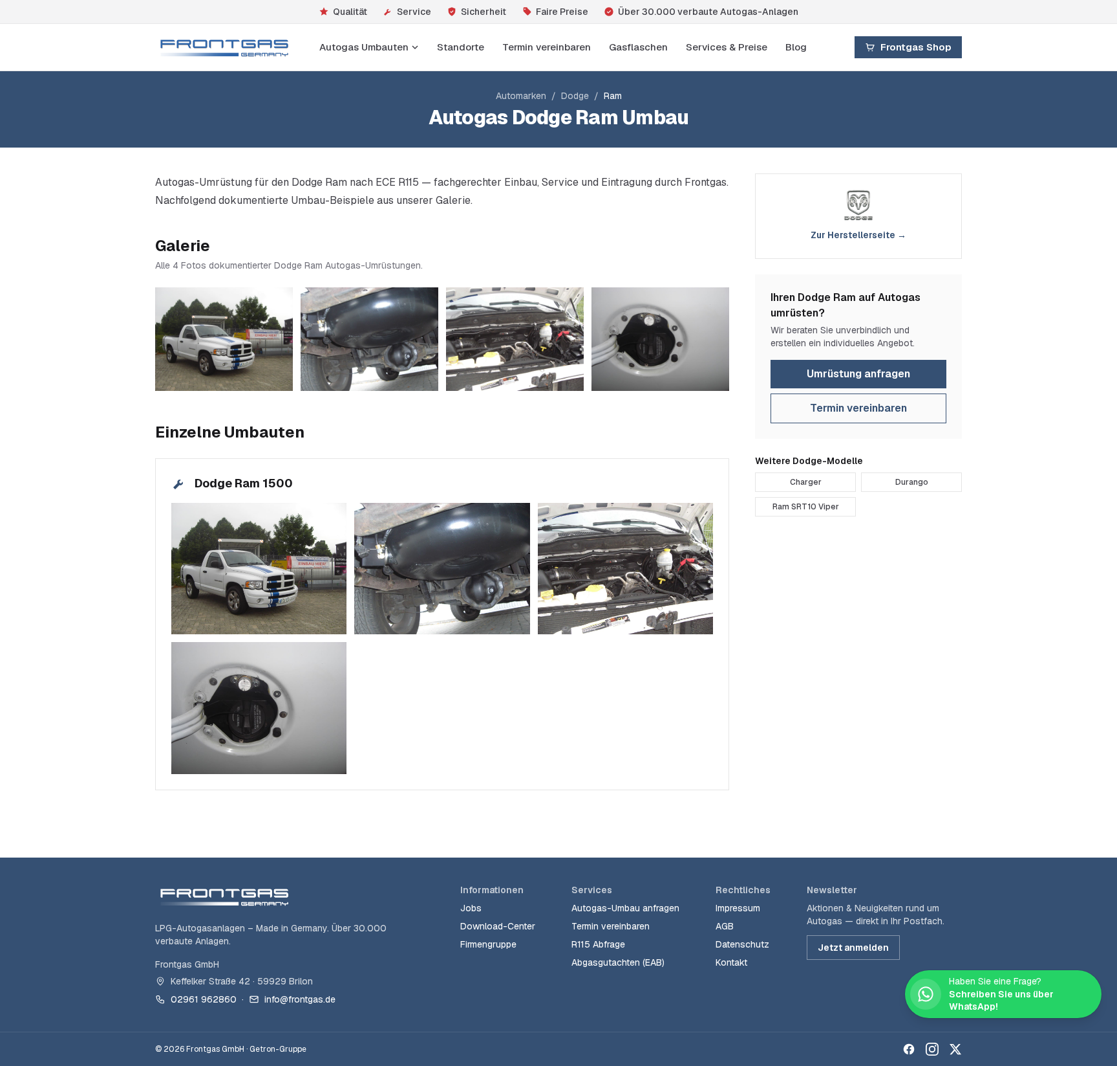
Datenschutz (742, 944)
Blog (796, 47)
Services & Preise (726, 47)
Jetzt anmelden (853, 947)
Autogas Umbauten (364, 47)
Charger (806, 482)
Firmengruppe (488, 944)
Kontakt (731, 962)
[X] (955, 1049)
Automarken (521, 96)
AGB (725, 926)
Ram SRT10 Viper (805, 507)
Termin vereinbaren (546, 47)
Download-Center (497, 926)
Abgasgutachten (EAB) (618, 962)
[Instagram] (932, 1049)
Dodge (575, 96)
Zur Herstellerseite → (858, 235)
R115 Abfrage (598, 944)
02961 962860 (204, 999)
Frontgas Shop (916, 47)
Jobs (471, 908)
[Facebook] (908, 1049)
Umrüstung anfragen (858, 374)
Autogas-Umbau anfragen (625, 908)
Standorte (460, 47)
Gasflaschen (638, 47)
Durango (911, 482)
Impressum (738, 908)
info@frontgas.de (299, 999)
